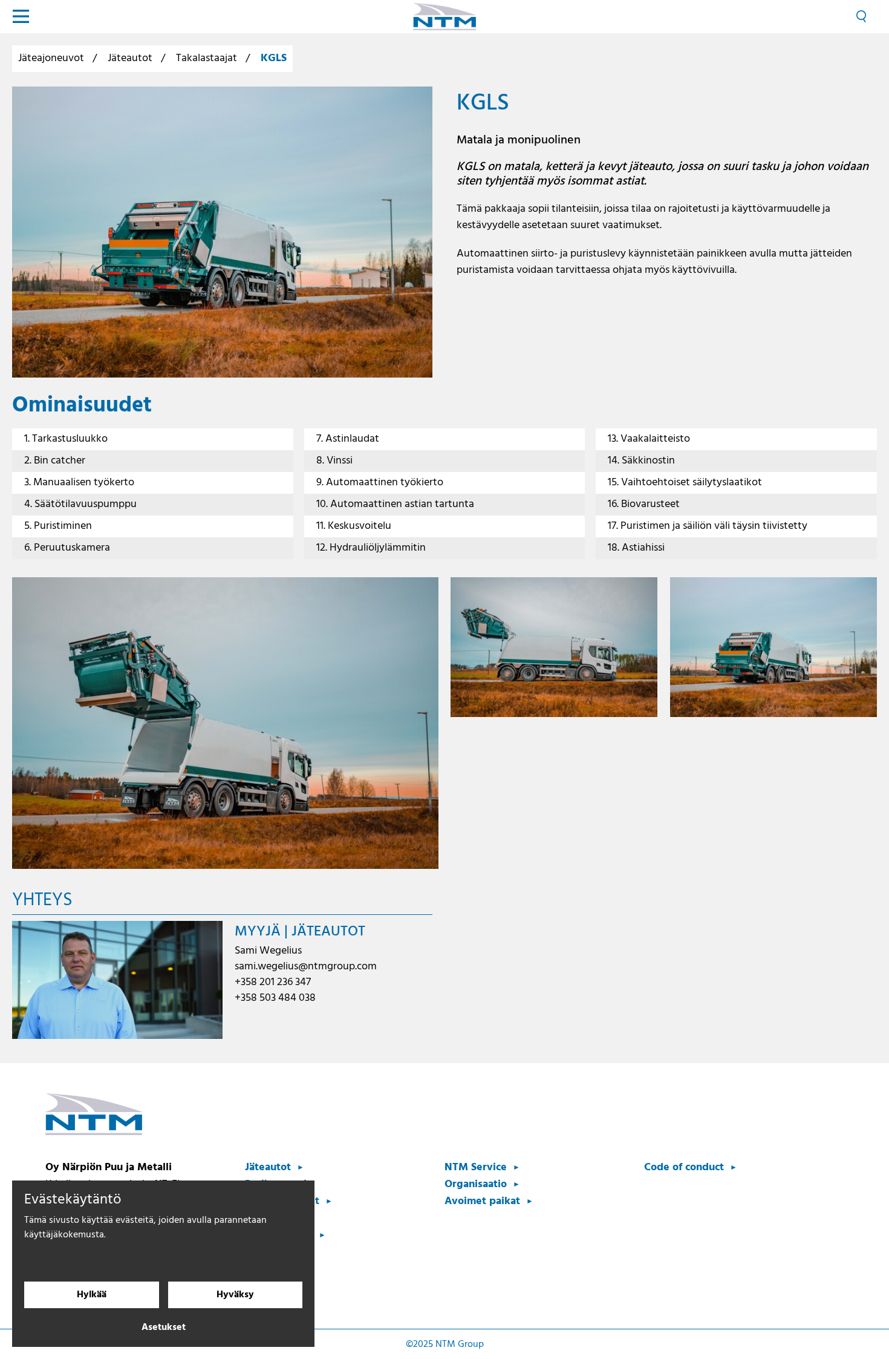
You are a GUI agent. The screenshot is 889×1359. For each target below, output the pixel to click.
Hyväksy (235, 1295)
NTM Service (475, 1167)
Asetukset (164, 1327)
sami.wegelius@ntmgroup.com (306, 966)
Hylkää (91, 1295)
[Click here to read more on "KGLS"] (222, 232)
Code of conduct (684, 1167)
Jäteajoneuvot (51, 58)
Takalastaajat (206, 58)
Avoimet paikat (482, 1201)
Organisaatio (475, 1184)
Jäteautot (130, 58)
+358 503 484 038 (275, 998)
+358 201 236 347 (273, 982)
